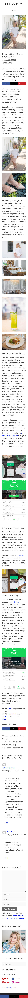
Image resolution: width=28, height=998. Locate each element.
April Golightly (14, 4)
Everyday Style (10, 736)
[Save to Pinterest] (23, 996)
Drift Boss (11, 832)
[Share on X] (14, 83)
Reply (6, 822)
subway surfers (8, 768)
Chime (20, 555)
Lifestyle (20, 736)
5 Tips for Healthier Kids (13, 748)
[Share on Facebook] (6, 83)
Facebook (11, 714)
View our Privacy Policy (9, 987)
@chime (5, 716)
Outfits (5, 739)
